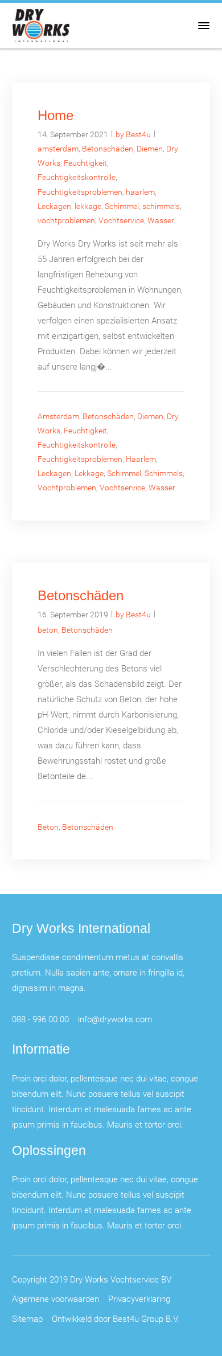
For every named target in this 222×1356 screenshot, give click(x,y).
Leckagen (54, 205)
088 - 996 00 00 (40, 1019)
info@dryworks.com (115, 1019)
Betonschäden (107, 148)
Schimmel (122, 205)
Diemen (150, 148)
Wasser (160, 220)
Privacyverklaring (139, 1298)
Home (55, 115)
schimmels (161, 205)
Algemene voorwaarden (55, 1298)
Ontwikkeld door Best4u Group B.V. (115, 1318)
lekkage (88, 205)
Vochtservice (121, 220)
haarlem (140, 191)
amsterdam (58, 148)
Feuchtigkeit (85, 162)
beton (48, 629)
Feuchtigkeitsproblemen (80, 191)
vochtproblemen (66, 220)
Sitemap (27, 1318)
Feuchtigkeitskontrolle (77, 176)
